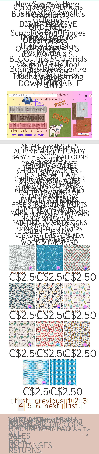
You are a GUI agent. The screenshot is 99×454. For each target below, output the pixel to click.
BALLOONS (72, 157)
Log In (80, 430)
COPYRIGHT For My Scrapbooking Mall (42, 418)
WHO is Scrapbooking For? (45, 421)
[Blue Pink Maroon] (49, 332)
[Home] (49, 114)
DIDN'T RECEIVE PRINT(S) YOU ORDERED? (48, 25)
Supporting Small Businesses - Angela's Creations (48, 14)
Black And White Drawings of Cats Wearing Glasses (49, 163)
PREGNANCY (36, 225)
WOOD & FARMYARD (49, 242)
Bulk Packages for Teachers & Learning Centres (48, 76)
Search (49, 427)
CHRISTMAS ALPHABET (48, 175)
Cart (86, 96)
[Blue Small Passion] (22, 255)
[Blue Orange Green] (77, 332)
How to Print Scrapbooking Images (48, 32)
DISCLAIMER (31, 429)
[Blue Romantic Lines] (49, 255)
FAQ (63, 429)
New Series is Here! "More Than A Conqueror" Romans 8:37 (48, 6)
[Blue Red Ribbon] (77, 255)
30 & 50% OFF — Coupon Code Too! (48, 64)
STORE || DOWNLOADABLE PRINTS (49, 83)
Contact (21, 427)
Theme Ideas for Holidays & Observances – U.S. (48, 47)
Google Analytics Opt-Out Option (46, 425)
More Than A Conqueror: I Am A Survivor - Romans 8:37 (49, 214)
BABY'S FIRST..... (33, 157)
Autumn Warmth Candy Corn (49, 152)
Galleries (48, 20)
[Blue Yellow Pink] (49, 293)
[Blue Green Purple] (22, 332)
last (72, 406)
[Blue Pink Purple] (77, 293)
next (52, 406)
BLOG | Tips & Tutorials (48, 59)
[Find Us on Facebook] (82, 435)
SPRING (69, 225)
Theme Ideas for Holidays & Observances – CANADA (48, 39)
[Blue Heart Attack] (63, 370)
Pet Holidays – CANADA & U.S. (48, 54)
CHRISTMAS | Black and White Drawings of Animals (49, 192)
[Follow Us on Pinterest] (87, 435)
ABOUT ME (27, 423)
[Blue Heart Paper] (36, 370)
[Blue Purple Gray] (22, 293)
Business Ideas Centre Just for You (48, 70)
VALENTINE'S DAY (48, 231)
